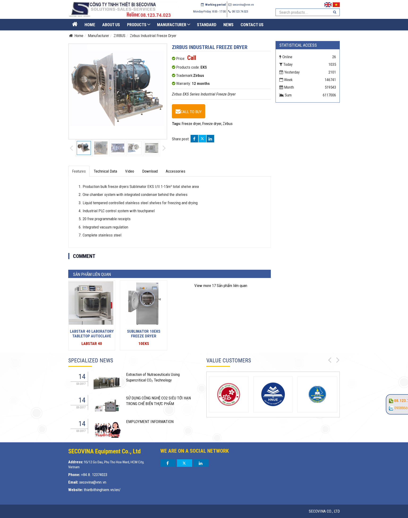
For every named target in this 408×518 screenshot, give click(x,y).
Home (90, 24)
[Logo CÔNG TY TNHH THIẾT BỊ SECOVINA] (123, 9)
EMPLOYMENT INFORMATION (150, 421)
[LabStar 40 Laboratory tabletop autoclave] (90, 302)
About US (111, 24)
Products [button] (136, 24)
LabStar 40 (91, 343)
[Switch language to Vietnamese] (336, 4)
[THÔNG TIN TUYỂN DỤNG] (107, 381)
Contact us (252, 24)
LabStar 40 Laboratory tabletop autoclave (92, 333)
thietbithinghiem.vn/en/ (102, 489)
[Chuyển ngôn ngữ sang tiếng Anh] (328, 4)
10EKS (143, 343)
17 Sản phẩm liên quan (220, 285)
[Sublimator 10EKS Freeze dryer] (142, 302)
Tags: (176, 123)
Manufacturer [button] (171, 24)
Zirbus (228, 123)
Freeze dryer (191, 123)
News (228, 24)
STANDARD (206, 24)
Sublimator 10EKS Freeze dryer (143, 333)
